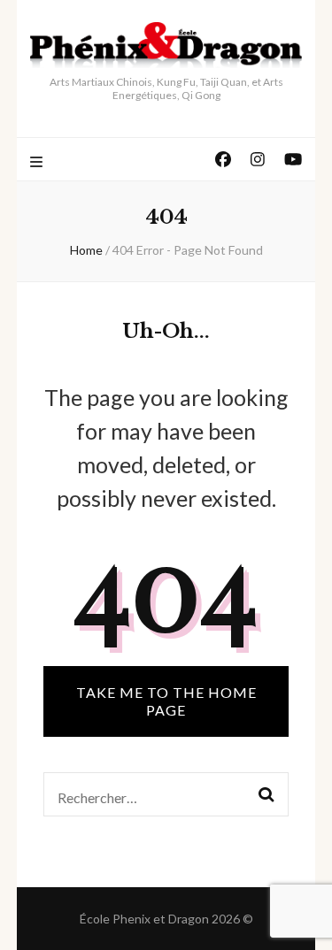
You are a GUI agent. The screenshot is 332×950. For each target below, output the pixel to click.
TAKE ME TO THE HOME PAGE (166, 701)
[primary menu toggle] (38, 162)
